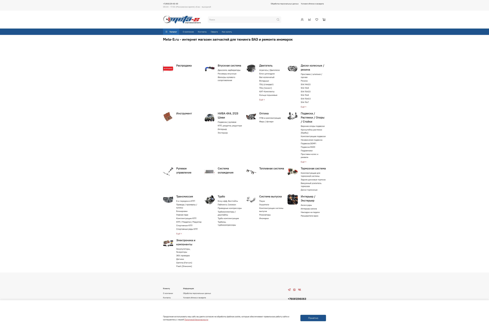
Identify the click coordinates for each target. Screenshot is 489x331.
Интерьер (222, 129)
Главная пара (182, 214)
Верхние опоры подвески (313, 126)
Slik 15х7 (305, 102)
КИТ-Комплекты (266, 91)
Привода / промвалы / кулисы (186, 206)
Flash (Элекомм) (184, 266)
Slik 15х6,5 (306, 98)
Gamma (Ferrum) (184, 262)
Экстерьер (223, 132)
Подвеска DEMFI (308, 143)
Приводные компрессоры (230, 208)
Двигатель (266, 65)
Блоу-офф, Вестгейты (228, 201)
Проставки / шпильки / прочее (311, 75)
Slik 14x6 (305, 88)
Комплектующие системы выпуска (271, 209)
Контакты (202, 31)
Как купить (227, 31)
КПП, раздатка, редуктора (230, 125)
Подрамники (307, 150)
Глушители (264, 204)
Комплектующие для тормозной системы (310, 174)
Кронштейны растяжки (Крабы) (311, 131)
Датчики (180, 259)
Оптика (264, 113)
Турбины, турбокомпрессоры (227, 223)
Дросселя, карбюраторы (229, 70)
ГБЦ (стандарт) (266, 84)
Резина (304, 80)
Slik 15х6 (305, 95)
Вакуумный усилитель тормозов (311, 184)
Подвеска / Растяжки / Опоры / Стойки (312, 117)
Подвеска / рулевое (227, 122)
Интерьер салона (309, 208)
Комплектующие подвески (313, 136)
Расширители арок (309, 215)
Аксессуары (306, 205)
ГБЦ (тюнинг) (265, 88)
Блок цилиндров (267, 73)
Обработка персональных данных (285, 4)
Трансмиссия (184, 196)
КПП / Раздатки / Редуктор (188, 222)
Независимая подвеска (311, 140)
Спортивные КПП (184, 225)
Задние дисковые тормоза (313, 179)
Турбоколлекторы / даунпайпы (227, 213)
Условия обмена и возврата (312, 4)
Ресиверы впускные (227, 73)
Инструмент (184, 113)
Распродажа (184, 65)
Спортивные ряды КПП (187, 229)
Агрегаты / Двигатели (269, 70)
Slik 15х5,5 (305, 91)
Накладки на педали (310, 212)
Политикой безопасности (196, 319)
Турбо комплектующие (228, 218)
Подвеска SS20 (308, 147)
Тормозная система (313, 168)
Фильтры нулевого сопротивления (226, 79)
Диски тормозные (309, 189)
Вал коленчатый (266, 77)
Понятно (313, 318)
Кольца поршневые (268, 95)
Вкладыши (264, 80)
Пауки (262, 201)
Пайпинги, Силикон (227, 204)
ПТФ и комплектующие (270, 118)
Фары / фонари (266, 121)
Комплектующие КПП (186, 218)
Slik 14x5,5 (305, 84)
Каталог (173, 31)
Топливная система (271, 168)
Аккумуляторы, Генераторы (183, 250)
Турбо (221, 196)
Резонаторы (265, 214)
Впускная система (229, 65)
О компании (188, 31)
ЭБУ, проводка (183, 255)
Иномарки (264, 218)
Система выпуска (270, 196)
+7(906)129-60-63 (170, 4)
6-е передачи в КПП (185, 201)
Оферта (214, 31)
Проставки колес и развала (309, 155)
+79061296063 (297, 299)
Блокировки (181, 211)
